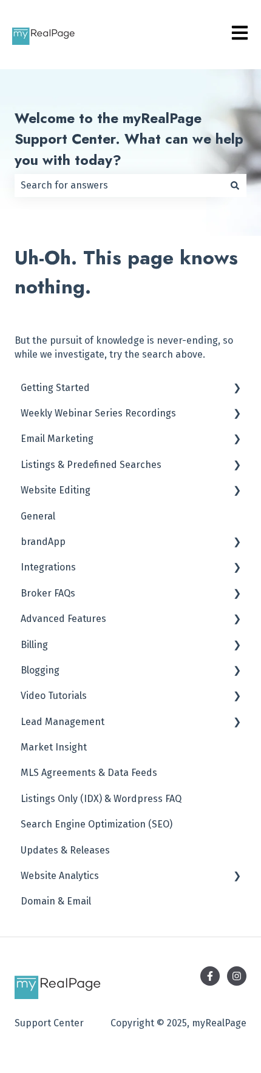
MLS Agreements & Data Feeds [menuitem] (89, 772)
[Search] (234, 185)
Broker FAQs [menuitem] (48, 593)
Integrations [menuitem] (48, 567)
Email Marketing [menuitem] (57, 438)
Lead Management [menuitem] (62, 721)
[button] (236, 388)
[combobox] (119, 185)
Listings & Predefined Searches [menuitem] (91, 464)
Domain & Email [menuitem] (56, 901)
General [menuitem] (38, 516)
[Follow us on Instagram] (236, 976)
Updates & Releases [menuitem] (65, 850)
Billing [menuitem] (34, 644)
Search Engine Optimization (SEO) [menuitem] (96, 824)
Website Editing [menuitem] (55, 490)
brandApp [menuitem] (43, 541)
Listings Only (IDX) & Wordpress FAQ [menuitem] (101, 798)
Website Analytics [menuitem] (60, 875)
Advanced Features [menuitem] (63, 618)
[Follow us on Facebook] (210, 976)
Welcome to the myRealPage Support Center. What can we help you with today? (129, 139)
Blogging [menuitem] (40, 670)
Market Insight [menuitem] (54, 747)
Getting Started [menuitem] (55, 387)
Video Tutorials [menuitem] (54, 695)
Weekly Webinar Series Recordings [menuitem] (98, 413)
